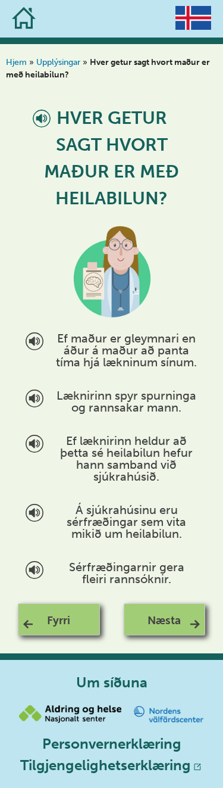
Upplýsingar (58, 62)
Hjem (16, 62)
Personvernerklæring (111, 743)
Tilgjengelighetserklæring (105, 765)
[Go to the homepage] (24, 19)
